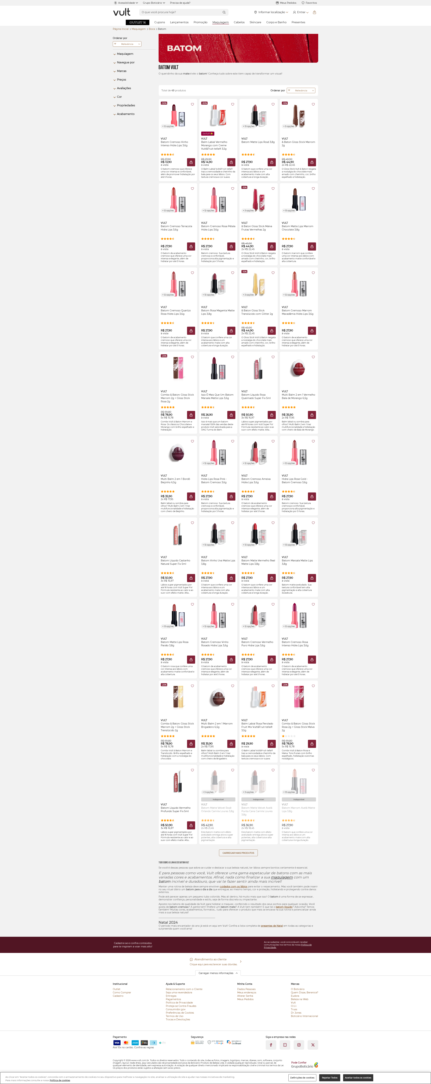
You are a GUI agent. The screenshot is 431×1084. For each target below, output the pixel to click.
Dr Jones (296, 1012)
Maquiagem (220, 22)
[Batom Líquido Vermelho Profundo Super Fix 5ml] (177, 780)
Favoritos (311, 2)
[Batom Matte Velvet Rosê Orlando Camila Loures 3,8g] (218, 780)
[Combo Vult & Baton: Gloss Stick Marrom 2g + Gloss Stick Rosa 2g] (177, 367)
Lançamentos (179, 22)
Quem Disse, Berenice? (304, 992)
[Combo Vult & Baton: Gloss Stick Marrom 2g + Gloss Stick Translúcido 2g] (177, 696)
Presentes (298, 22)
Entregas (171, 995)
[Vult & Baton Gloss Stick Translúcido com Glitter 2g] (258, 283)
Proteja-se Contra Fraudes (181, 1006)
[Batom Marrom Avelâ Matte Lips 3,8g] (298, 780)
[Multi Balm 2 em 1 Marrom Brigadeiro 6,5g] (218, 696)
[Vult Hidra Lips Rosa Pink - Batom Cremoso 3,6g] (218, 452)
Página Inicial (121, 28)
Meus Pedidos (288, 2)
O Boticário (298, 989)
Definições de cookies (302, 1077)
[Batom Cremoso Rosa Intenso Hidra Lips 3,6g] (298, 615)
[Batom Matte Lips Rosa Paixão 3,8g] (177, 615)
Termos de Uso (174, 1016)
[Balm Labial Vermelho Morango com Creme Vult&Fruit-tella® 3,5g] (218, 115)
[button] (192, 104)
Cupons (159, 22)
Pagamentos (173, 999)
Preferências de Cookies (180, 1012)
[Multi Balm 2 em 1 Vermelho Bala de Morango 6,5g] (298, 367)
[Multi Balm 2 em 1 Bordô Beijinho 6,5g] (177, 452)
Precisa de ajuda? (180, 2)
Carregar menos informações (216, 973)
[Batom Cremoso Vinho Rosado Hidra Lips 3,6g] (218, 615)
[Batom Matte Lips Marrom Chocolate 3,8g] (298, 199)
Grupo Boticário (152, 2)
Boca (152, 28)
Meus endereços (246, 992)
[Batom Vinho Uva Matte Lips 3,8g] (218, 533)
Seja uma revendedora (179, 992)
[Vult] (122, 12)
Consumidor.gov (176, 1009)
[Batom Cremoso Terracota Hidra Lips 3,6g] (177, 199)
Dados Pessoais (246, 989)
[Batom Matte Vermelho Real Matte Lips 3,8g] (258, 533)
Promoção (200, 22)
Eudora (295, 995)
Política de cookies (60, 1080)
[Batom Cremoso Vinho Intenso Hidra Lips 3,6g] (177, 115)
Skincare (255, 22)
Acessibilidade (126, 2)
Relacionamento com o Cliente (184, 989)
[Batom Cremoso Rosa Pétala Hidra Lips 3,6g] (218, 199)
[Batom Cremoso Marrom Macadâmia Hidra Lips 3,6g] (298, 283)
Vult (293, 1002)
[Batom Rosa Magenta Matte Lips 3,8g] (218, 283)
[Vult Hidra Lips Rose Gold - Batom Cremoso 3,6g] (298, 452)
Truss (294, 1009)
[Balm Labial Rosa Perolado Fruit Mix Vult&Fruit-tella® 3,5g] (258, 696)
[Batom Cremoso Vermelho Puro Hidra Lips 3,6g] (258, 615)
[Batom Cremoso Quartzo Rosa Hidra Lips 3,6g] (177, 283)
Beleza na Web (299, 999)
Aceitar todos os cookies (358, 1077)
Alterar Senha (245, 995)
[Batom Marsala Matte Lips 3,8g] (298, 533)
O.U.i (293, 1006)
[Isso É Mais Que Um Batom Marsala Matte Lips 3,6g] (218, 367)
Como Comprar (122, 992)
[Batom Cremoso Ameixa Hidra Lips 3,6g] (258, 452)
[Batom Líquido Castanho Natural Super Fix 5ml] (177, 533)
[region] (215, 1078)
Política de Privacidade (179, 1002)
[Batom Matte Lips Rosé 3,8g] (258, 115)
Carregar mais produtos (238, 852)
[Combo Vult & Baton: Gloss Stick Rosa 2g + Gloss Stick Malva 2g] (298, 696)
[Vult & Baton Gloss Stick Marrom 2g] (298, 115)
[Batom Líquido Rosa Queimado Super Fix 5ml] (258, 367)
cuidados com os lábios (233, 886)
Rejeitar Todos (330, 1077)
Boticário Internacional (304, 1016)
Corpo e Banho (276, 22)
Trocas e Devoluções (178, 1019)
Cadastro (118, 995)
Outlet (116, 989)
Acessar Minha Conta (300, 12)
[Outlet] (137, 22)
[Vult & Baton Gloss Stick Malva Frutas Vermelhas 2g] (258, 199)
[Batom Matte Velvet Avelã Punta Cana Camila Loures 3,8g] (258, 780)
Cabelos (239, 22)
